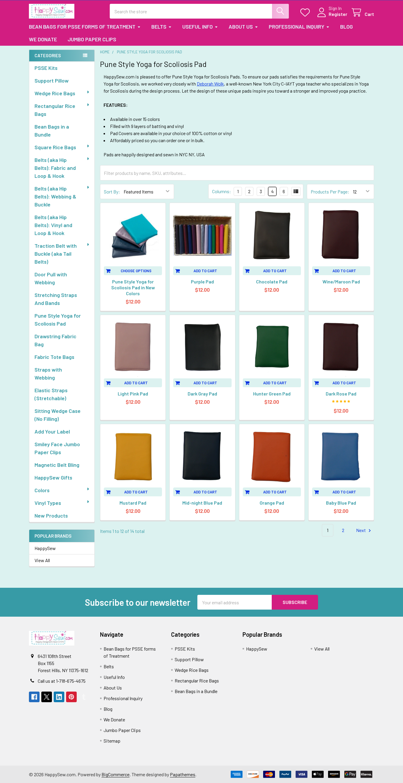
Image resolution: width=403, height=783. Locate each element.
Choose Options (136, 270)
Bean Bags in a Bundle (52, 130)
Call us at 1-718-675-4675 (62, 681)
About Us (241, 26)
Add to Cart (205, 270)
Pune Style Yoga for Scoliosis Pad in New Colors (133, 287)
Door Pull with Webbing (51, 278)
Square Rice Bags (55, 147)
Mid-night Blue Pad (202, 502)
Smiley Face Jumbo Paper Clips (57, 448)
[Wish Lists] (306, 12)
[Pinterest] (71, 697)
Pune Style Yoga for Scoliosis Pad (58, 319)
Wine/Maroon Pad (341, 281)
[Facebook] (34, 697)
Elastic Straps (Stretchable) (51, 394)
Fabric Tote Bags (54, 357)
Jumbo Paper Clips (92, 39)
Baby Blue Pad (341, 502)
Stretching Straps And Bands (56, 299)
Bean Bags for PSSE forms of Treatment (82, 26)
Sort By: (112, 191)
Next (361, 530)
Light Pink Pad (133, 393)
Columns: (221, 191)
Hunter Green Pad (272, 393)
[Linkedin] (59, 697)
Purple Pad (202, 281)
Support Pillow (52, 80)
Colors (42, 490)
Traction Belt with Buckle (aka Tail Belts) (56, 253)
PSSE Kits (46, 68)
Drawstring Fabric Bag (55, 340)
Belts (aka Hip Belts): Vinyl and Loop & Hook (53, 225)
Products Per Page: (330, 191)
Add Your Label (52, 431)
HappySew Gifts (53, 477)
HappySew (45, 548)
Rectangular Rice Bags (55, 110)
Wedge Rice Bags (55, 93)
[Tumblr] (83, 697)
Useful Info (197, 26)
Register (338, 14)
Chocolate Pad (271, 281)
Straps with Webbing (48, 373)
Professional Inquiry (296, 26)
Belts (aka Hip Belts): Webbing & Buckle (55, 196)
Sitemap (112, 740)
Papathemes (182, 774)
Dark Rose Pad (341, 393)
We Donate (43, 39)
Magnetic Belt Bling (57, 465)
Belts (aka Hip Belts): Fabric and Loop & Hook (55, 168)
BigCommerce (115, 774)
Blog (346, 26)
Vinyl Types (48, 503)
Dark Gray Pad (202, 393)
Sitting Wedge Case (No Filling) (58, 415)
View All (42, 560)
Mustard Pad (132, 502)
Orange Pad (272, 502)
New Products (51, 515)
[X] (46, 697)
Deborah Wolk (210, 83)
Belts (158, 26)
